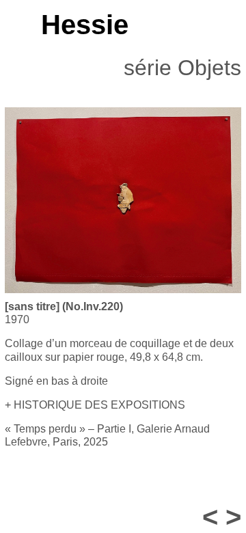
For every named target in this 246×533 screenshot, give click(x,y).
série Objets (182, 67)
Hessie (84, 25)
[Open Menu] (11, 24)
